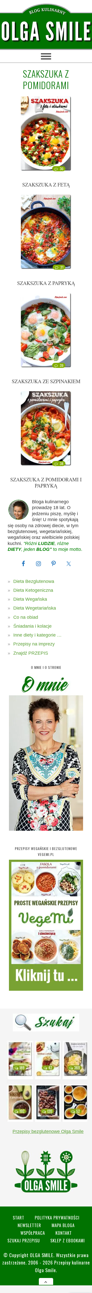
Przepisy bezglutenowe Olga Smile (48, 1131)
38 (62, 463)
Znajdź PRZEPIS (30, 653)
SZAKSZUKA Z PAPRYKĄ (46, 283)
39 (62, 365)
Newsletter (29, 1225)
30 (62, 168)
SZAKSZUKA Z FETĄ (46, 184)
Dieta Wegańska (30, 599)
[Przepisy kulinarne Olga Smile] (46, 31)
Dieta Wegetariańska (34, 608)
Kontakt (63, 1233)
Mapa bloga (63, 1225)
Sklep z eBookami (67, 1240)
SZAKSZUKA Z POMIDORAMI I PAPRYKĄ (46, 482)
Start (18, 1217)
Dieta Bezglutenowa (33, 581)
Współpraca (32, 1233)
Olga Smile (41, 1255)
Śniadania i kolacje (32, 626)
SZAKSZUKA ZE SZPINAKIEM (46, 381)
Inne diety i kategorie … (37, 635)
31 (62, 267)
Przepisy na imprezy (34, 643)
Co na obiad (25, 617)
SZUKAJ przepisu (23, 1240)
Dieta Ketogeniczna (33, 590)
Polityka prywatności (57, 1217)
